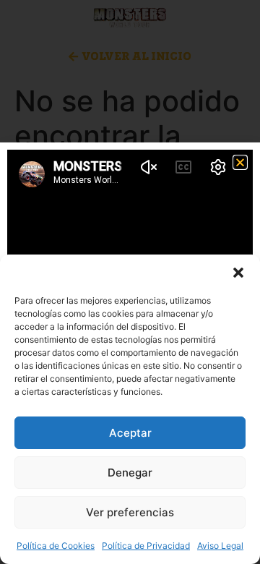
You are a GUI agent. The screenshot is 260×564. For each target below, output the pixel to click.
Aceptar (130, 433)
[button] (238, 272)
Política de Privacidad (146, 545)
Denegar (130, 472)
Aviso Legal (220, 545)
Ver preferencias (130, 512)
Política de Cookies (56, 545)
